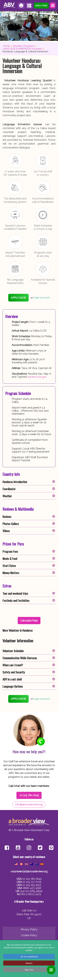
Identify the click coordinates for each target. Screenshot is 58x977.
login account (42, 297)
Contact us (21, 6)
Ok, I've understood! (29, 956)
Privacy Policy (29, 929)
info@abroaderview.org (29, 804)
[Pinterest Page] (51, 848)
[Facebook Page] (7, 848)
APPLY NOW (18, 297)
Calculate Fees (29, 6)
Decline (29, 963)
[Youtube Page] (18, 848)
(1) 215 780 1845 (29, 795)
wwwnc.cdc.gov (37, 376)
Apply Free (41, 5)
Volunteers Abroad (10, 5)
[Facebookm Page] (40, 848)
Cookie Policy (29, 935)
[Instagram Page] (29, 848)
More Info (29, 969)
